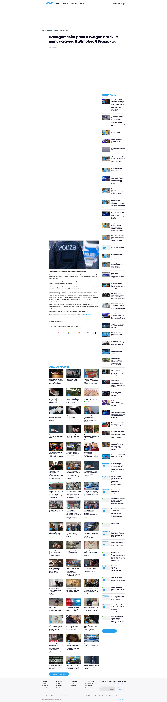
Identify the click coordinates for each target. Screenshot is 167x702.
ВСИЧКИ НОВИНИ (109, 631)
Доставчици (74, 695)
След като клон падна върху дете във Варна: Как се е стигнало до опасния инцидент (117, 238)
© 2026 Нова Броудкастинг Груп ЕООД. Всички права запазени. (52, 699)
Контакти (79, 695)
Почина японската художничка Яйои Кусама (116, 141)
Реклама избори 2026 (49, 695)
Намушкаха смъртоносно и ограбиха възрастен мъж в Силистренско (55, 609)
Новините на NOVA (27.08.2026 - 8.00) (116, 169)
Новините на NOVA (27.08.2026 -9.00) (116, 131)
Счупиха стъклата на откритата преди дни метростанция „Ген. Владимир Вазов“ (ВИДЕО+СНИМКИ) (91, 534)
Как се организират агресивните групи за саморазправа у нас (72, 667)
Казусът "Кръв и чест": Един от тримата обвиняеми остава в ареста (73, 534)
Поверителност (91, 695)
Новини (58, 3)
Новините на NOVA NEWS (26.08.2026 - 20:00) (118, 455)
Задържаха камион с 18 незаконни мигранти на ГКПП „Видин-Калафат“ (91, 609)
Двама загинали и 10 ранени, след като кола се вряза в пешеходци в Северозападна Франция (118, 160)
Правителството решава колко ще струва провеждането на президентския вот (118, 286)
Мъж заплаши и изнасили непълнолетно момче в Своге (91, 667)
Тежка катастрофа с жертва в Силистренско (117, 598)
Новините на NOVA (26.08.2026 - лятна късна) (116, 351)
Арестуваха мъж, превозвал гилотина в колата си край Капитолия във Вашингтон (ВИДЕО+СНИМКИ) (117, 480)
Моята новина (45, 687)
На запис (74, 3)
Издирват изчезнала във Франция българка (56, 511)
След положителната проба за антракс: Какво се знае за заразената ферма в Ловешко (117, 215)
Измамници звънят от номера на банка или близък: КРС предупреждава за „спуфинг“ (55, 591)
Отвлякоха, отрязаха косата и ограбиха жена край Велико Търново (91, 570)
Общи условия (85, 695)
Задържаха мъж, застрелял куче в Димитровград (71, 552)
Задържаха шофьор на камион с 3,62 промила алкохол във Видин (73, 436)
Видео (43, 689)
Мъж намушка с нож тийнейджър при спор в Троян (56, 436)
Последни (44, 683)
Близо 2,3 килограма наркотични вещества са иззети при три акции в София (91, 553)
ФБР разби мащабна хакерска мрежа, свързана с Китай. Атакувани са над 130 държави (117, 619)
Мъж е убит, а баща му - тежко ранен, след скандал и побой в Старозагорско (73, 609)
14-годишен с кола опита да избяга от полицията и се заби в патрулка (91, 645)
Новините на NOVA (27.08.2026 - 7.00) (116, 255)
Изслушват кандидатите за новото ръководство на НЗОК (117, 275)
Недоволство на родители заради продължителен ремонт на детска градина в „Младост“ (117, 227)
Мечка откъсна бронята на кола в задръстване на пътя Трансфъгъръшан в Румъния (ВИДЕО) (117, 361)
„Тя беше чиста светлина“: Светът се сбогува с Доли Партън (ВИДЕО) (118, 534)
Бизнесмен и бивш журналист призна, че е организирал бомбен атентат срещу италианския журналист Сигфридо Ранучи (56, 648)
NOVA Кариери (88, 685)
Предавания (73, 685)
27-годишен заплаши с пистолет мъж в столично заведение (72, 417)
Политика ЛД (97, 695)
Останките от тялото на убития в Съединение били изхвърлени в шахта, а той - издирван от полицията (56, 494)
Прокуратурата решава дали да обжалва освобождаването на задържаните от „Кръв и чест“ (91, 514)
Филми (72, 689)
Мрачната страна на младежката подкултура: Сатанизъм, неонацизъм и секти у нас (56, 455)
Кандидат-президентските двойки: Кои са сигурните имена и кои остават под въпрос (118, 568)
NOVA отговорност (89, 683)
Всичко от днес (45, 685)
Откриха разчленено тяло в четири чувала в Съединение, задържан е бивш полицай (91, 493)
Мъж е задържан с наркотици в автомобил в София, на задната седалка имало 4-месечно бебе (91, 627)
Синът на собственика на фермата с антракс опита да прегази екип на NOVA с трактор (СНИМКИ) (118, 414)
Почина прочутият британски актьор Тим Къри (118, 589)
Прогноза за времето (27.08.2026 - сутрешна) (118, 246)
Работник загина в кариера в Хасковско (117, 524)
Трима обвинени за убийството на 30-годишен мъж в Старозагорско (54, 570)
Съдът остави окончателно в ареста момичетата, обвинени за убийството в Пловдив (56, 627)
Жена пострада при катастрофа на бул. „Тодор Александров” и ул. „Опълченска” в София (117, 180)
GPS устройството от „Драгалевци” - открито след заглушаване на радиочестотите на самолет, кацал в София (118, 513)
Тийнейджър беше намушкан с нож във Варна (72, 380)
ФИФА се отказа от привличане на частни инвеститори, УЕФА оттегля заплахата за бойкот (118, 383)
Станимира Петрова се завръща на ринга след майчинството (117, 424)
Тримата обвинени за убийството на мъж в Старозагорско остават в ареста (55, 553)
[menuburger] (42, 3)
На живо (82, 3)
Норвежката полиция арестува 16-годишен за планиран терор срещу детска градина (118, 316)
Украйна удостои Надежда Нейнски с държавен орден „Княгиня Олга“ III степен (117, 446)
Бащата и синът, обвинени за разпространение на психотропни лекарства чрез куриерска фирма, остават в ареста (56, 474)
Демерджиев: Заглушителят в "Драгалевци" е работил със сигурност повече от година (91, 418)
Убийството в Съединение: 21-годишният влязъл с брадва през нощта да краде (91, 455)
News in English (88, 687)
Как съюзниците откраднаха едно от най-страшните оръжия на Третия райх (118, 296)
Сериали (73, 687)
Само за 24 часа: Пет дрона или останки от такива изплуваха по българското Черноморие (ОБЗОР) (117, 608)
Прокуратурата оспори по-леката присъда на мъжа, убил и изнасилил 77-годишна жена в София (91, 591)
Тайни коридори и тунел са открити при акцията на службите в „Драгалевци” (91, 437)
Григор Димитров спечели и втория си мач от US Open (118, 394)
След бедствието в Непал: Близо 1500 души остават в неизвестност (118, 265)
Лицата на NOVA (60, 685)
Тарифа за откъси (68, 695)
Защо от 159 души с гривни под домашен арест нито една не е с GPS (118, 580)
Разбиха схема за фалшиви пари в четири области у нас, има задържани (55, 418)
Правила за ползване (104, 695)
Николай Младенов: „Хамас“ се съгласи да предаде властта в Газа (117, 544)
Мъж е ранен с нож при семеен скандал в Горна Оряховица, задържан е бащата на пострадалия (91, 473)
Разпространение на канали (59, 695)
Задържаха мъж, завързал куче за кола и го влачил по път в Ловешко (73, 591)
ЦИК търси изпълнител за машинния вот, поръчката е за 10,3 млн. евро (118, 403)
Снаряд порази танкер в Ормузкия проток (118, 149)
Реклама (43, 695)
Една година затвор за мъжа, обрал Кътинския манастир (56, 667)
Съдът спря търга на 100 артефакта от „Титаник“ (117, 325)
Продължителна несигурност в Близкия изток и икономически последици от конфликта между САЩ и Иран (118, 467)
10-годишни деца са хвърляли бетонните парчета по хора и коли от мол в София (73, 400)
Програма (66, 3)
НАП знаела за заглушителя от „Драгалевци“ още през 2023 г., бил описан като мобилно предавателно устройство (118, 556)
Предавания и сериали (61, 687)
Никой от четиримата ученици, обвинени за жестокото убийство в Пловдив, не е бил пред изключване (73, 646)
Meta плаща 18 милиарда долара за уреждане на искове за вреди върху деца (118, 372)
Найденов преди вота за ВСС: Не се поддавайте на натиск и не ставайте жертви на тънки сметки (118, 434)
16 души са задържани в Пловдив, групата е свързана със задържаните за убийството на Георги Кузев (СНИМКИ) (73, 572)
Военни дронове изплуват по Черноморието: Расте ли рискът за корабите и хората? (118, 203)
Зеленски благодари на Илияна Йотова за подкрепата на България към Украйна (118, 501)
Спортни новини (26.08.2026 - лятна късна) (116, 334)
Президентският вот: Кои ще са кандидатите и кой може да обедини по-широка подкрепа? (117, 192)
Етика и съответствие (113, 695)
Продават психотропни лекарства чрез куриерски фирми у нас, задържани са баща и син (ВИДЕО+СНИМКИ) (73, 494)
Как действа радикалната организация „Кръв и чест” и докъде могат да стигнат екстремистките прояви (73, 515)
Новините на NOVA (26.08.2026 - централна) (116, 491)
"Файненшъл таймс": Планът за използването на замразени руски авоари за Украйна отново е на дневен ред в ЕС (118, 121)
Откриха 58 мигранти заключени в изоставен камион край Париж (118, 343)
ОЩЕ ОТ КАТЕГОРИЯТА (59, 674)
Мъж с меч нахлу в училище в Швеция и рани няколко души (73, 454)
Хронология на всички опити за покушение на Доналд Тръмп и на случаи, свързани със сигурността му (73, 627)
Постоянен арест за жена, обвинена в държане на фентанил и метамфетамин (56, 400)
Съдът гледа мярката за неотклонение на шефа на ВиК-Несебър (55, 533)
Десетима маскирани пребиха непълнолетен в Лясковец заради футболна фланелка (56, 381)
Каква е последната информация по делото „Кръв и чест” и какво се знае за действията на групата (91, 381)
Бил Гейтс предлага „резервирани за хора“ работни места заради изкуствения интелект (118, 306)
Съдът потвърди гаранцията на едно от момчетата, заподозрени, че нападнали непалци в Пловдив (73, 474)
